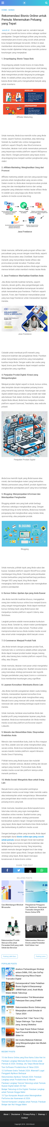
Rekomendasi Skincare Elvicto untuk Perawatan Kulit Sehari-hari (35, 942)
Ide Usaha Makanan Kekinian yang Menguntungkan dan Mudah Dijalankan (31, 1043)
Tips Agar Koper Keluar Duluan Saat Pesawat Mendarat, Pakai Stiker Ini (30, 1032)
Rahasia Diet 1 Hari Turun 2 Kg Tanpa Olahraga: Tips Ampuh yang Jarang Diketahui (29, 1021)
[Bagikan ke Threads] (30, 870)
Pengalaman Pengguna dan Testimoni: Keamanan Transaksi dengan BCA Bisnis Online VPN (36, 908)
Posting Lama (40, 956)
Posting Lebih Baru (9, 956)
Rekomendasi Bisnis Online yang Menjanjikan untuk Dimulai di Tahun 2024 (31, 1010)
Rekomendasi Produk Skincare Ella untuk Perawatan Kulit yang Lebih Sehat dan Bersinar (12, 944)
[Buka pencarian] (46, 2)
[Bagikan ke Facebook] (7, 870)
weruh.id (5, 30)
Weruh (32, 1124)
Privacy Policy (29, 1114)
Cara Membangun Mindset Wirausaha (12, 906)
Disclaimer (15, 1114)
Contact (24, 1118)
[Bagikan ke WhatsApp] (42, 870)
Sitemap (41, 1114)
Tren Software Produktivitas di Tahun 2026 (20, 1067)
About (6, 1114)
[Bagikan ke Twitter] (19, 870)
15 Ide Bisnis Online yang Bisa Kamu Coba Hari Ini (23, 1057)
